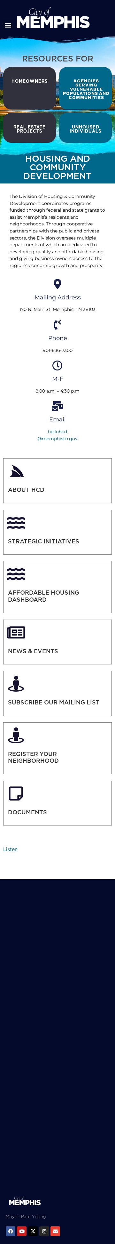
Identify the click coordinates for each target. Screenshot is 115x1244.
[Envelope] (55, 1231)
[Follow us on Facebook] (10, 1231)
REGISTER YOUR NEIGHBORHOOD (33, 757)
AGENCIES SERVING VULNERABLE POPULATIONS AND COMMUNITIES (86, 89)
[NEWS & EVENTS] (16, 632)
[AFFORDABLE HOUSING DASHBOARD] (16, 574)
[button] (8, 25)
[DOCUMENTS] (16, 793)
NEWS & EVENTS (33, 651)
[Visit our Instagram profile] (44, 1231)
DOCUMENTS (27, 812)
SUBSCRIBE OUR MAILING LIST (54, 702)
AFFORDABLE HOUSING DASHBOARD (43, 596)
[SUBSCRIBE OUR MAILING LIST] (16, 684)
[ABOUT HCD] (16, 471)
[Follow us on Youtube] (22, 1231)
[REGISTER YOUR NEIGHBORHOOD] (16, 735)
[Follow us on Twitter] (33, 1231)
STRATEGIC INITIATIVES (43, 541)
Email (57, 419)
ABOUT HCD (26, 489)
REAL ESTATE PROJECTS (29, 129)
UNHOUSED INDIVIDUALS (85, 129)
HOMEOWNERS (30, 81)
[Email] (57, 406)
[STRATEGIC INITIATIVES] (16, 523)
